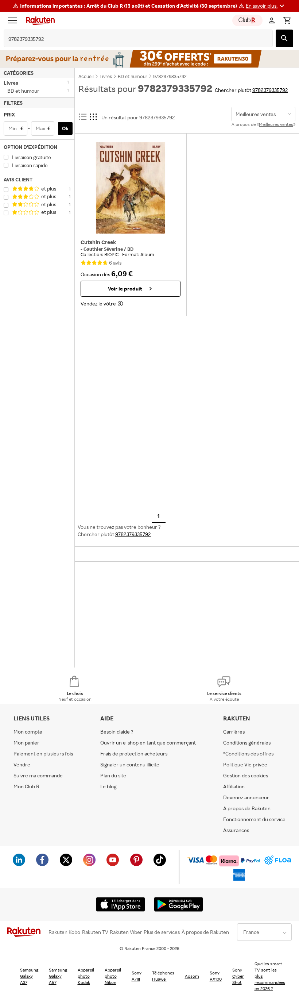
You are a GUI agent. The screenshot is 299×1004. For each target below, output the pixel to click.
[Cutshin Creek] (130, 188)
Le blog (108, 786)
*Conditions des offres (248, 753)
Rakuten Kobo (64, 932)
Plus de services (162, 932)
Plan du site (113, 775)
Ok (65, 128)
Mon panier (26, 742)
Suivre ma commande (38, 775)
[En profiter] (149, 59)
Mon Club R (26, 786)
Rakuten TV (95, 932)
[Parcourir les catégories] (14, 20)
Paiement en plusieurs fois (43, 753)
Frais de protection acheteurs (133, 753)
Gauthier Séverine (104, 249)
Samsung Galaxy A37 (29, 976)
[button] (266, 5)
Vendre (21, 764)
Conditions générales (247, 742)
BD (130, 249)
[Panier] (287, 20)
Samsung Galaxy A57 (58, 976)
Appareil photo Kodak (86, 976)
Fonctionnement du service (254, 819)
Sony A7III (136, 976)
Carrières (234, 731)
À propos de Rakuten (205, 932)
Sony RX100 (216, 976)
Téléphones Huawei (163, 976)
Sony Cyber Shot (238, 976)
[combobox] (132, 39)
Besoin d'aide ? (116, 731)
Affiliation (234, 786)
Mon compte (27, 731)
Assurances (236, 830)
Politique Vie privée (245, 764)
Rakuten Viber (126, 932)
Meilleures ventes (276, 124)
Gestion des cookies (245, 775)
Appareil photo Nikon (113, 976)
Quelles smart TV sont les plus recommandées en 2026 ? (270, 976)
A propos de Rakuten (247, 808)
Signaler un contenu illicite (129, 764)
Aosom (192, 976)
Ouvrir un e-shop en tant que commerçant (148, 742)
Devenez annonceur (246, 797)
